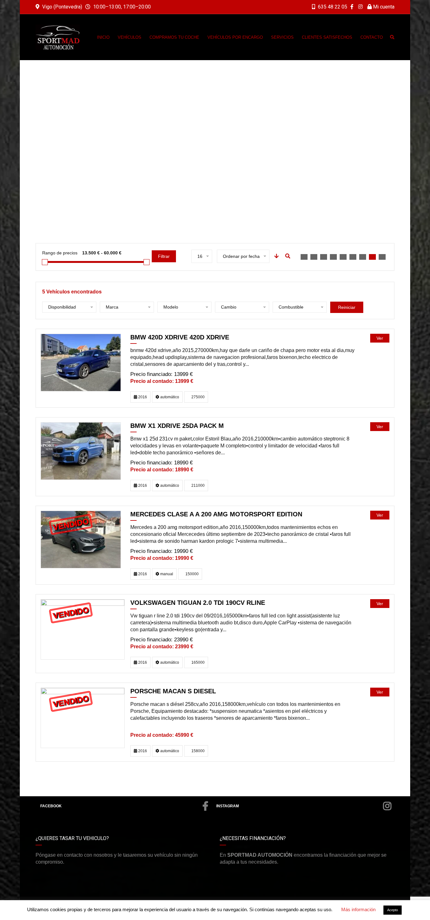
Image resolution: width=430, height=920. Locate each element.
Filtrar (164, 256)
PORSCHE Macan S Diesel (173, 691)
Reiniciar (346, 307)
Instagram (227, 806)
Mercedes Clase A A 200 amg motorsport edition (216, 514)
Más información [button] (358, 909)
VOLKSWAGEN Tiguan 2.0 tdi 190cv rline (197, 602)
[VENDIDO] (81, 539)
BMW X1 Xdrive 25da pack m (177, 425)
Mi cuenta (383, 7)
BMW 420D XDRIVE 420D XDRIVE (179, 337)
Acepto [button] (392, 910)
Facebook (51, 806)
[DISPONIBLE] (81, 362)
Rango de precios (59, 252)
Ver (379, 338)
